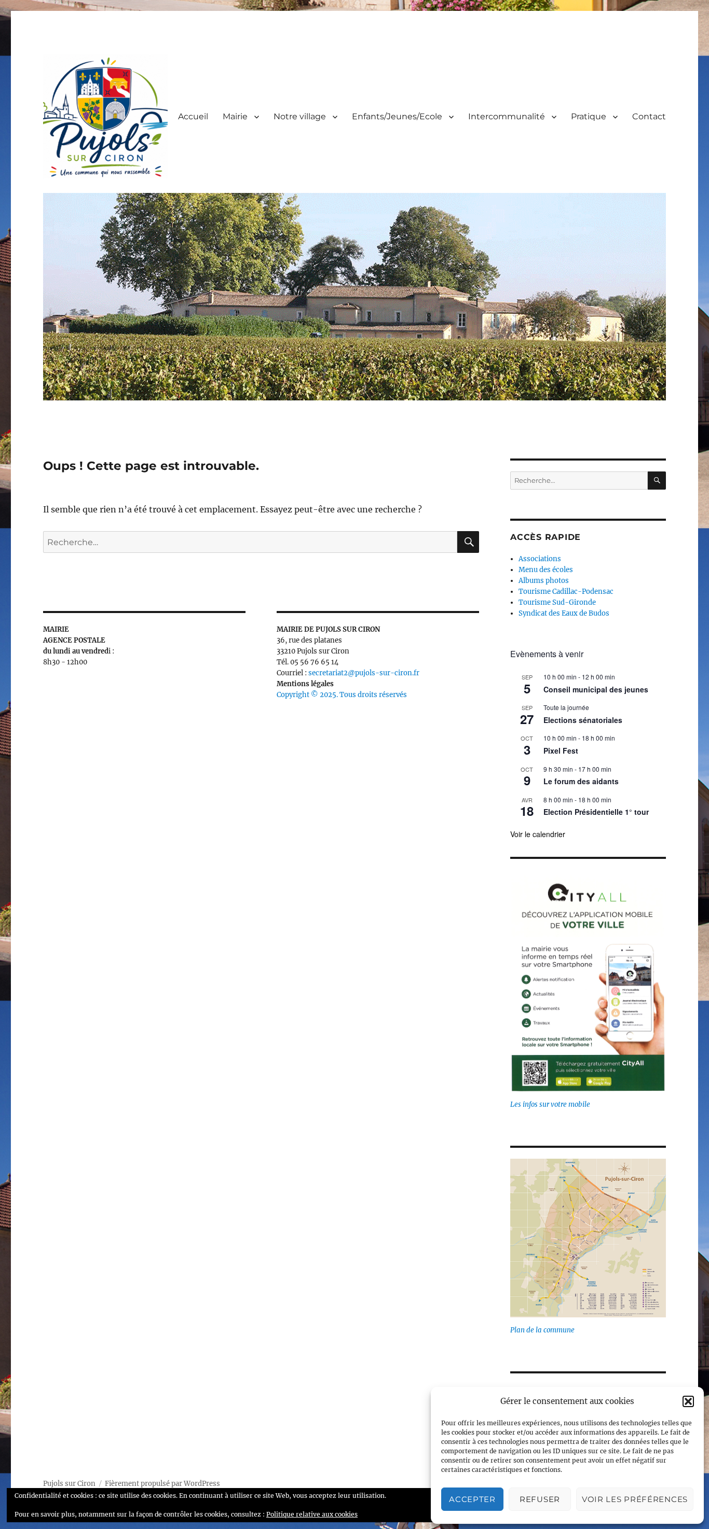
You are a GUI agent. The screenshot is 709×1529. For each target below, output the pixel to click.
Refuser (540, 1499)
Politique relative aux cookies (312, 1514)
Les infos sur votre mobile (550, 1104)
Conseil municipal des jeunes (595, 689)
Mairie (235, 116)
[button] (688, 1401)
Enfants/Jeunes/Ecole (397, 116)
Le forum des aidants (581, 781)
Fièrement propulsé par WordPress (162, 1483)
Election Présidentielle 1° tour (596, 812)
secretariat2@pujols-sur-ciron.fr (363, 673)
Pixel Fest (560, 750)
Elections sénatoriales (582, 720)
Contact (649, 116)
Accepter (472, 1499)
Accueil (193, 116)
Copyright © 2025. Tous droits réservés (342, 694)
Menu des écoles (546, 569)
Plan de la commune (542, 1330)
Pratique (588, 116)
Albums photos (544, 580)
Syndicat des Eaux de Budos (564, 613)
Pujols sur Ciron (69, 1483)
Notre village (300, 116)
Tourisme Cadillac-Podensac (566, 591)
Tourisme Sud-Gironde (557, 602)
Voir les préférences (635, 1499)
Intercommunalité (506, 116)
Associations (540, 558)
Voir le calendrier (537, 834)
